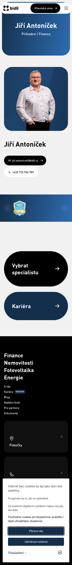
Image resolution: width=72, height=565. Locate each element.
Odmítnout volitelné (36, 542)
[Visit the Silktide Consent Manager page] (60, 553)
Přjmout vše (36, 531)
